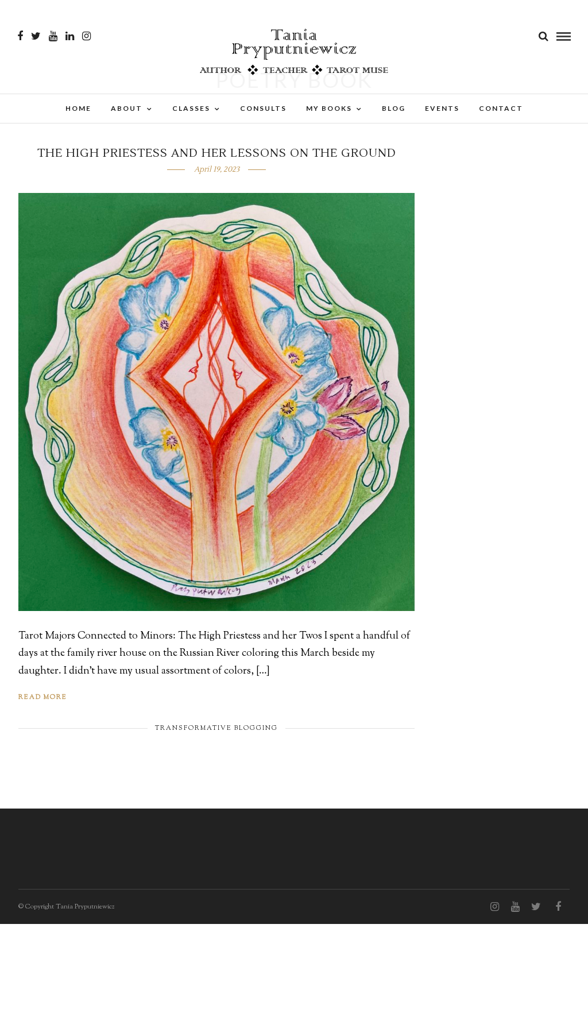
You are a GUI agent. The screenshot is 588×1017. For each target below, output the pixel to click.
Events (442, 108)
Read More (42, 697)
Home (78, 108)
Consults (263, 108)
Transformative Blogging (216, 728)
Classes (191, 108)
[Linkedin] (69, 36)
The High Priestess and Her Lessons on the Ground (216, 153)
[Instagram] (86, 36)
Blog (393, 108)
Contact (501, 108)
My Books (329, 108)
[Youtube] (53, 36)
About (126, 108)
